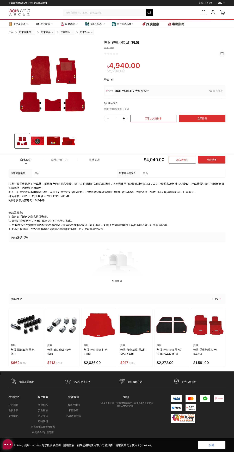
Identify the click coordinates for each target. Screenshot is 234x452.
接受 (211, 445)
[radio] (105, 54)
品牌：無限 (109, 47)
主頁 (11, 32)
